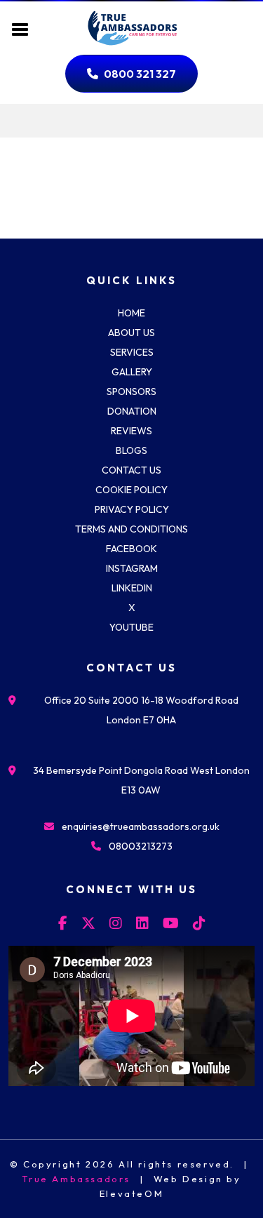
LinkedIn (132, 588)
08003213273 (141, 846)
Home (131, 313)
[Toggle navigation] (20, 28)
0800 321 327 (140, 74)
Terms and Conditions (131, 529)
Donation (131, 411)
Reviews (131, 430)
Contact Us (131, 470)
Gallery (132, 372)
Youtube (131, 627)
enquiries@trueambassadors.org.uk (141, 826)
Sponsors (131, 391)
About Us (131, 332)
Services (132, 352)
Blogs (131, 450)
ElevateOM (131, 1193)
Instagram (132, 568)
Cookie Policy (131, 489)
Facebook (131, 548)
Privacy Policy (132, 509)
